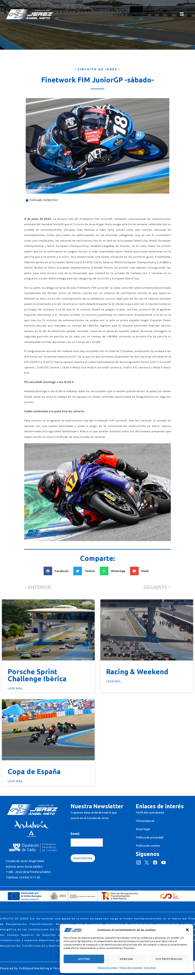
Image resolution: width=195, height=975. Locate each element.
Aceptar (84, 959)
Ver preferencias (169, 959)
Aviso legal (150, 967)
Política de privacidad (130, 967)
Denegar (126, 959)
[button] (187, 930)
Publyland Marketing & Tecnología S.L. (47, 968)
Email (76, 834)
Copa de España (34, 771)
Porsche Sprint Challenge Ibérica (37, 675)
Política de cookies (107, 967)
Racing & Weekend (137, 671)
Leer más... (16, 688)
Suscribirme (83, 858)
